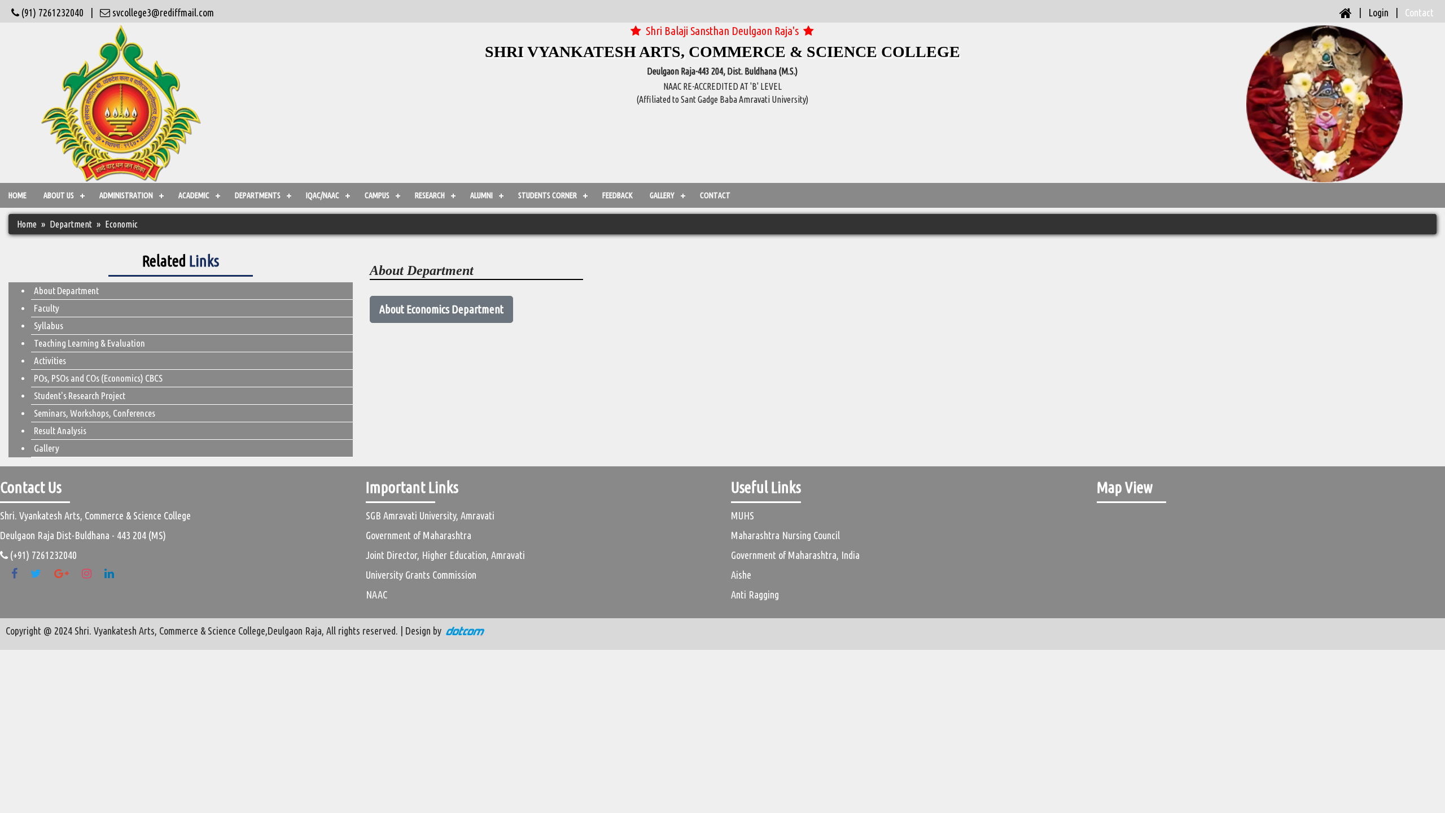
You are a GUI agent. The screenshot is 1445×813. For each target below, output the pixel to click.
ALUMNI (481, 195)
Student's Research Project (79, 395)
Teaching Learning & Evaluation (89, 343)
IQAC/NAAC (322, 195)
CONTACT (715, 195)
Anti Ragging (755, 594)
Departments (258, 195)
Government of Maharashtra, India (795, 555)
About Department (66, 290)
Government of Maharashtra (418, 535)
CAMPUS (377, 195)
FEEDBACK (617, 195)
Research (430, 195)
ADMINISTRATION (126, 195)
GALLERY (662, 195)
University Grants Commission (421, 574)
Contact (1419, 12)
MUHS (742, 515)
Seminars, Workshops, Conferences (94, 413)
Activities (50, 360)
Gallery (46, 448)
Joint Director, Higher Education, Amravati (445, 555)
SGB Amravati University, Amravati (430, 515)
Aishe (741, 574)
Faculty (46, 308)
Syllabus (48, 325)
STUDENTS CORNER (547, 195)
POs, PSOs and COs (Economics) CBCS (98, 378)
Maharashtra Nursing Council (785, 535)
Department (71, 224)
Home (17, 195)
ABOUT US (58, 195)
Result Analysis (60, 430)
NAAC (376, 594)
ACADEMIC (193, 195)
